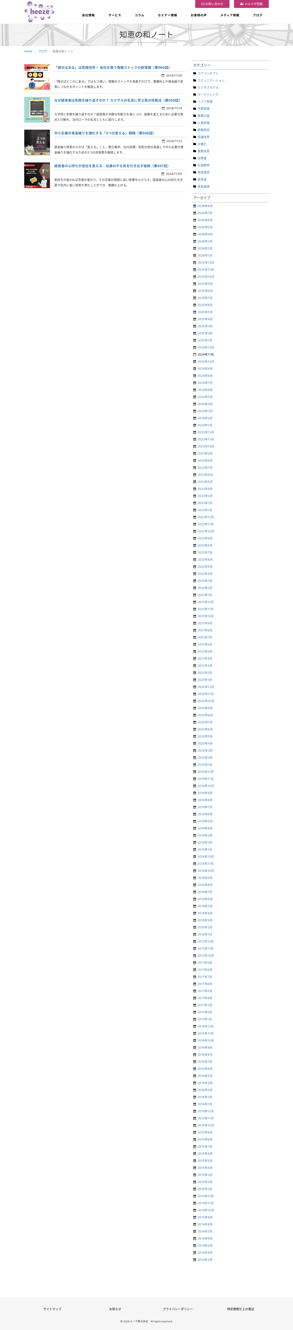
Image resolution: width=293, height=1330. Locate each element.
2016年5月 (205, 1076)
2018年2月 (205, 927)
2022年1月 (205, 595)
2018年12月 (206, 856)
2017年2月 (205, 1012)
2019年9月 (205, 793)
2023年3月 (205, 496)
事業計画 (204, 115)
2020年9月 (205, 708)
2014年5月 (205, 1245)
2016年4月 (205, 1083)
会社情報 (88, 15)
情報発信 (204, 130)
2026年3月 (205, 241)
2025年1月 (205, 340)
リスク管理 (205, 101)
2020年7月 (205, 722)
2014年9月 (205, 1217)
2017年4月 (205, 998)
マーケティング (208, 94)
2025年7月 (205, 298)
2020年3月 (205, 750)
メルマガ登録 (253, 4)
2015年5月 (205, 1160)
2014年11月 (206, 1203)
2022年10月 (206, 531)
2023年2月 (205, 503)
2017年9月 (205, 962)
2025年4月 (205, 319)
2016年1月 (205, 1104)
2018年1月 (205, 934)
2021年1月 (205, 680)
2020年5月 (205, 736)
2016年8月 (205, 1054)
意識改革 (204, 137)
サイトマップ (52, 1309)
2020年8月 (205, 715)
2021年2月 (205, 672)
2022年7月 (205, 552)
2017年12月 (206, 941)
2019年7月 (205, 807)
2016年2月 (205, 1097)
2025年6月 (205, 305)
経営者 (202, 179)
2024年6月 (205, 390)
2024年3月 (205, 411)
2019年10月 (206, 786)
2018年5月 (205, 906)
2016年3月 (205, 1090)
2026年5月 (205, 227)
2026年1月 (205, 255)
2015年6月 (205, 1153)
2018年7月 (205, 892)
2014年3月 (205, 1259)
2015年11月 (206, 1118)
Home (28, 51)
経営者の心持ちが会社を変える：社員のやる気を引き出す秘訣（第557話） (112, 166)
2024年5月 (205, 397)
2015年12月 (206, 1111)
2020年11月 (206, 694)
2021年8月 (205, 630)
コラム (139, 15)
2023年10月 (206, 446)
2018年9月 (205, 878)
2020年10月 (206, 701)
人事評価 (204, 123)
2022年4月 (205, 573)
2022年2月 (205, 588)
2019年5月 (205, 821)
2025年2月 (205, 333)
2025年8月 (205, 291)
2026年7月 (205, 213)
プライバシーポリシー (178, 1309)
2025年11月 (206, 269)
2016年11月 (206, 1033)
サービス (114, 15)
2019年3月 (205, 835)
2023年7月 (205, 467)
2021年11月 (205, 609)
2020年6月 (205, 729)
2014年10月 (206, 1210)
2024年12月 (206, 347)
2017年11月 (205, 948)
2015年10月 (206, 1125)
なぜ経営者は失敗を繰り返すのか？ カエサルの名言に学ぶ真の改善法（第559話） (118, 100)
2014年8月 (205, 1224)
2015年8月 (205, 1139)
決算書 (202, 158)
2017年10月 (206, 955)
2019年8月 (205, 800)
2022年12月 (206, 517)
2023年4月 (205, 489)
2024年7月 (205, 382)
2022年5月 (205, 566)
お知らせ (115, 1309)
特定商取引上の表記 (240, 1309)
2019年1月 (205, 849)
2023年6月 (205, 474)
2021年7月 (205, 637)
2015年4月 (205, 1167)
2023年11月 (206, 439)
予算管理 (204, 108)
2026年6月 (205, 220)
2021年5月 (205, 651)
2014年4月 (205, 1252)
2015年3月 (205, 1175)
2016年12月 (206, 1026)
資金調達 (204, 186)
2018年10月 (206, 870)
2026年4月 (205, 234)
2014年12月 (206, 1196)
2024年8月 (205, 375)
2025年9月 (205, 283)
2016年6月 (205, 1068)
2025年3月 (205, 326)
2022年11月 (206, 524)
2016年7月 (205, 1061)
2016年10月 (206, 1040)
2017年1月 (205, 1019)
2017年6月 (205, 984)
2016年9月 (205, 1047)
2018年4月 (205, 913)
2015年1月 (205, 1189)
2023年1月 (205, 510)
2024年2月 (205, 418)
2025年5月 (205, 312)
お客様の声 (199, 15)
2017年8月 (205, 969)
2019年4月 (205, 828)
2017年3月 (205, 1005)
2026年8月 (205, 206)
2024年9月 (205, 368)
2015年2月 (205, 1182)
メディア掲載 (229, 15)
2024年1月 (205, 425)
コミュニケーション (211, 80)
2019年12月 (206, 771)
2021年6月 (205, 644)
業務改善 (204, 151)
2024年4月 (205, 404)
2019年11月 (206, 779)
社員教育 (204, 165)
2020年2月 (205, 757)
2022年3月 (205, 580)
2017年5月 (205, 991)
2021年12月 (206, 602)
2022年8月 (205, 545)
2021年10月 (206, 616)
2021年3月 (205, 665)
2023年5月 (205, 481)
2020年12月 (206, 687)
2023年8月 (205, 460)
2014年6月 (205, 1238)
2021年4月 (205, 658)
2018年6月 (205, 899)
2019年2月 (205, 842)
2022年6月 (205, 559)
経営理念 (204, 172)
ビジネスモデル (208, 87)
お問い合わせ (213, 4)
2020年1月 (205, 764)
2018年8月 (205, 885)
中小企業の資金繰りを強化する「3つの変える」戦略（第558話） (105, 133)
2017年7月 (205, 977)
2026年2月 (205, 248)
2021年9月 (205, 623)
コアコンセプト (208, 73)
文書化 (202, 144)
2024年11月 (206, 354)
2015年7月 (205, 1146)
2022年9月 (205, 538)
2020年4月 (205, 743)
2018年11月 (206, 863)
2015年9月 (205, 1132)
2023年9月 (205, 453)
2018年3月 (205, 920)
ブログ (258, 15)
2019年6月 (205, 814)
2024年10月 (206, 361)
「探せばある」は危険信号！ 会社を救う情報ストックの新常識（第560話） (113, 67)
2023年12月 (206, 432)
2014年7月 (205, 1231)
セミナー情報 (167, 15)
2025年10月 (206, 276)
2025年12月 (206, 262)
